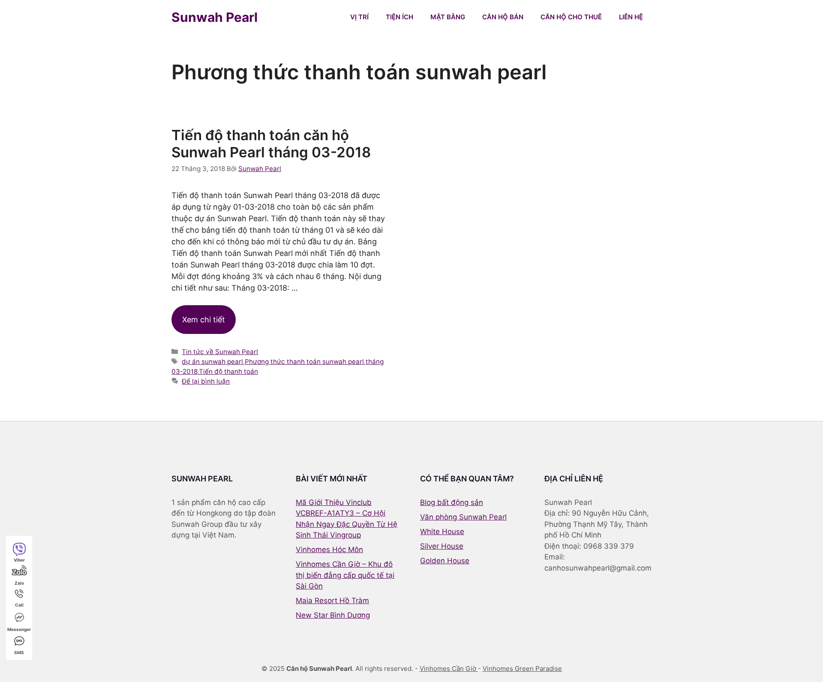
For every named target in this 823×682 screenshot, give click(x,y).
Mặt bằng (447, 17)
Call (19, 604)
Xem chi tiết (203, 319)
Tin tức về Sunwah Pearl (220, 352)
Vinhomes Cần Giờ (449, 668)
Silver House (441, 546)
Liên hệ (631, 17)
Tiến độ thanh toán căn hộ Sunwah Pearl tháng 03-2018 (271, 143)
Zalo (19, 583)
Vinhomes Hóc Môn (329, 549)
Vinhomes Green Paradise (522, 668)
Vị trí (359, 17)
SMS (19, 652)
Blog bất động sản (451, 502)
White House (442, 531)
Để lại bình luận (206, 381)
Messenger (19, 629)
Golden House (444, 560)
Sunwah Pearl (214, 17)
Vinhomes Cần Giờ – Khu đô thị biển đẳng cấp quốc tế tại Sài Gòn (345, 575)
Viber (19, 559)
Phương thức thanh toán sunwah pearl (304, 362)
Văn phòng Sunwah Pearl (463, 517)
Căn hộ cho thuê (571, 17)
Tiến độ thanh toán (228, 371)
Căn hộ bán (502, 17)
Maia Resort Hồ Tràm (332, 600)
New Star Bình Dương (333, 615)
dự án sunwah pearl (212, 362)
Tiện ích (399, 17)
